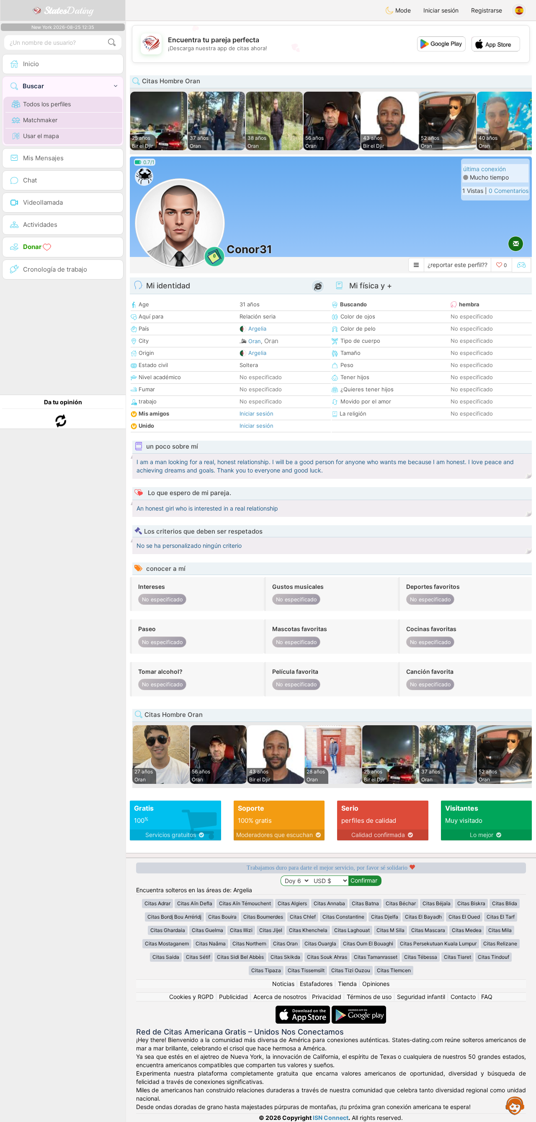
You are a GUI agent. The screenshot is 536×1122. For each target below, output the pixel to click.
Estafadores (316, 983)
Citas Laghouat (352, 930)
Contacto (463, 996)
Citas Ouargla (320, 943)
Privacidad (326, 996)
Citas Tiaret (457, 957)
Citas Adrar (157, 903)
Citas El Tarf (501, 917)
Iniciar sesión (441, 10)
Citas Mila (500, 930)
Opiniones (375, 983)
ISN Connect (330, 1117)
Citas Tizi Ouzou (350, 970)
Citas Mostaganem (167, 943)
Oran (254, 341)
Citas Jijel (270, 930)
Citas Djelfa (384, 917)
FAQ (486, 996)
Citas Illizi (241, 930)
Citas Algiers (292, 903)
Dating (68, 10)
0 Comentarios (508, 190)
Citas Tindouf (493, 957)
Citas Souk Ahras (327, 957)
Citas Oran (285, 943)
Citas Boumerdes (263, 917)
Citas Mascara (428, 930)
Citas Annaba (329, 903)
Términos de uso (369, 996)
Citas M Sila (390, 930)
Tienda (347, 983)
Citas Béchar (401, 903)
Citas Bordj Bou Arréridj (174, 917)
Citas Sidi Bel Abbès (240, 957)
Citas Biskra (471, 903)
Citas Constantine (343, 917)
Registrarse (486, 10)
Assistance (515, 1105)
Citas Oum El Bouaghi (368, 943)
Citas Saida (165, 957)
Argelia (257, 328)
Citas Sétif (198, 957)
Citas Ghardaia (167, 930)
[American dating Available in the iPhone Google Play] (359, 1009)
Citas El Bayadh (423, 917)
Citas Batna (365, 903)
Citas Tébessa (420, 957)
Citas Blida (504, 903)
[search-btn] (111, 42)
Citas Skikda (285, 957)
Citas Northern (249, 943)
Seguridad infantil (421, 996)
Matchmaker (40, 119)
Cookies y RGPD (191, 996)
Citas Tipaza (266, 970)
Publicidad (233, 996)
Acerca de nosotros (280, 996)
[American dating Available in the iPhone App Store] (304, 1009)
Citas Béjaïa (437, 903)
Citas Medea (467, 930)
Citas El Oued (464, 917)
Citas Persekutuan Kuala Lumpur (438, 943)
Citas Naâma (211, 943)
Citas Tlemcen (394, 970)
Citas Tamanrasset (375, 957)
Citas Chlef (303, 917)
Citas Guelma (207, 930)
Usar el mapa (41, 135)
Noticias (283, 983)
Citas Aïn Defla (194, 903)
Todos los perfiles (47, 104)
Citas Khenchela (308, 930)
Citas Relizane (500, 943)
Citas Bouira (222, 917)
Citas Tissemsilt (306, 970)
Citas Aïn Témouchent (245, 903)
